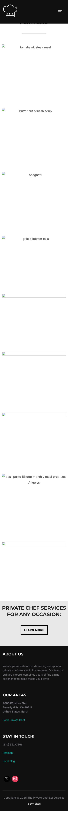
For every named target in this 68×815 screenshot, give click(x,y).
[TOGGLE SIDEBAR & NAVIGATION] (61, 12)
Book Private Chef (14, 720)
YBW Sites (34, 803)
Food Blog (9, 761)
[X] (7, 779)
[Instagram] (15, 779)
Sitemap (8, 752)
